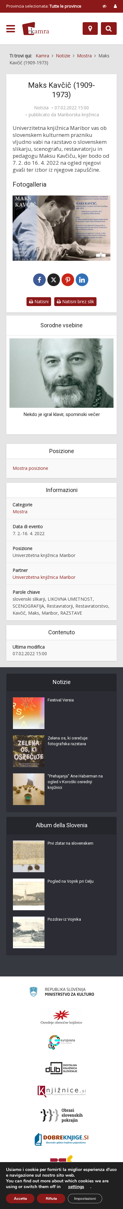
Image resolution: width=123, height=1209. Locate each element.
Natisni (41, 301)
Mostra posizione (30, 468)
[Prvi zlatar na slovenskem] (28, 856)
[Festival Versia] (28, 713)
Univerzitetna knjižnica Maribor (44, 577)
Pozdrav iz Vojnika (64, 919)
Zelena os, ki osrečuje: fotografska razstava (68, 741)
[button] (98, 385)
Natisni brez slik (77, 301)
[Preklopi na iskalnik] (109, 28)
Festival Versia (61, 700)
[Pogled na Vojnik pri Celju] (28, 894)
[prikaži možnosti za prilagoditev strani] (104, 6)
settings (76, 1187)
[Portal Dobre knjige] (61, 1139)
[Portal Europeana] (61, 1042)
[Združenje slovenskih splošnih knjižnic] (61, 1091)
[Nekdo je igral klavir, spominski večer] (61, 373)
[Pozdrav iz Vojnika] (28, 932)
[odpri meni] (10, 29)
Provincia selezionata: (43, 6)
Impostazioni (85, 1198)
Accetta (20, 1198)
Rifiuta (51, 1198)
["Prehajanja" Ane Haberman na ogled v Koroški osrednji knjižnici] (28, 789)
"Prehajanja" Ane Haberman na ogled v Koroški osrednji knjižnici (75, 782)
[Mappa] (90, 28)
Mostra (20, 512)
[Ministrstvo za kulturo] (61, 993)
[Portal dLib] (61, 1068)
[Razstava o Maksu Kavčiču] (61, 228)
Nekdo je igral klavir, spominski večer (61, 414)
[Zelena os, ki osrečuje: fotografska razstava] (28, 751)
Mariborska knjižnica (78, 115)
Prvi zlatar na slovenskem (70, 843)
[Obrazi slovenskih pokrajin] (62, 1115)
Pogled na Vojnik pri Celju (71, 881)
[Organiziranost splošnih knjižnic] (61, 1017)
